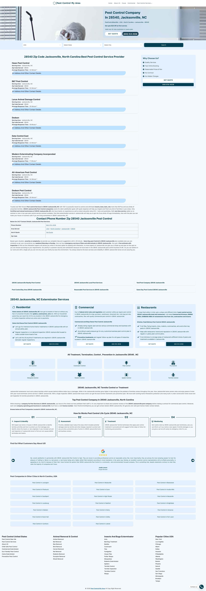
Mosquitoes (108, 559)
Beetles (106, 544)
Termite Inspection (110, 569)
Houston (158, 551)
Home (110, 3)
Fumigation (107, 551)
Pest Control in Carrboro (40, 524)
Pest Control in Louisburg (40, 503)
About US (117, 3)
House (124, 3)
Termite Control (109, 566)
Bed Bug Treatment (110, 542)
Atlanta (157, 556)
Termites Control (109, 571)
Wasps (106, 573)
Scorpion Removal (59, 556)
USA (120, 22)
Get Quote (113, 34)
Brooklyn (158, 578)
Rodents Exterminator (111, 561)
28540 (147, 22)
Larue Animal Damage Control (26, 99)
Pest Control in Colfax (103, 517)
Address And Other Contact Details (27, 73)
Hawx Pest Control (20, 63)
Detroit (157, 566)
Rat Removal (57, 551)
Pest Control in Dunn (103, 489)
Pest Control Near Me (9, 539)
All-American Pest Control (24, 172)
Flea (105, 549)
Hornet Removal (58, 549)
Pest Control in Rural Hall (41, 517)
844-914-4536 (51, 225)
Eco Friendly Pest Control (10, 551)
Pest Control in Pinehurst (41, 489)
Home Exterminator (8, 554)
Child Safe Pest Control (9, 546)
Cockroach (107, 546)
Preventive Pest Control (10, 556)
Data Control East (20, 136)
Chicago (158, 544)
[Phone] (201, 587)
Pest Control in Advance (165, 510)
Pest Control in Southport (40, 496)
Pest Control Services (9, 542)
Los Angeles (159, 542)
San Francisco (160, 571)
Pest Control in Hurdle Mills (165, 489)
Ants (105, 539)
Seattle (157, 569)
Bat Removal (57, 542)
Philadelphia (159, 554)
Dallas (157, 549)
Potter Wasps (108, 556)
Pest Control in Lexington (40, 482)
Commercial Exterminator (10, 549)
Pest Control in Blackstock (165, 482)
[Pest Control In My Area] (80, 3)
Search (163, 45)
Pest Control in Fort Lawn (165, 517)
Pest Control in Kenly (103, 510)
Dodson (15, 118)
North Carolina (129, 22)
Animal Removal (58, 539)
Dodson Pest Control (21, 190)
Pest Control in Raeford (103, 503)
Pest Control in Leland (103, 524)
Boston (157, 561)
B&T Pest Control (20, 81)
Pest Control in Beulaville (165, 496)
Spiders (106, 564)
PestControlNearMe (111, 22)
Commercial (131, 3)
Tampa (157, 581)
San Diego (158, 573)
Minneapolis (159, 576)
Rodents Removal (59, 554)
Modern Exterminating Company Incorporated (33, 154)
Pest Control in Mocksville (103, 482)
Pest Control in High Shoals (103, 496)
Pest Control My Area (98, 588)
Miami (157, 546)
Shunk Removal (58, 559)
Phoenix (158, 564)
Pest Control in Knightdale (165, 503)
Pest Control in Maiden (40, 510)
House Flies (108, 554)
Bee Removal (57, 544)
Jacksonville (139, 22)
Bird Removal (57, 546)
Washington (159, 559)
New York (158, 539)
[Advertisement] (74, 263)
